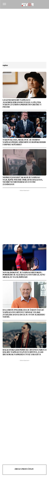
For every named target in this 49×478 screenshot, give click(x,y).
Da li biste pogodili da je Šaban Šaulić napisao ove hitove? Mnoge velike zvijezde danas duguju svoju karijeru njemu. (24, 313)
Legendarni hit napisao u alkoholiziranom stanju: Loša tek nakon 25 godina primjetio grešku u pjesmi (22, 103)
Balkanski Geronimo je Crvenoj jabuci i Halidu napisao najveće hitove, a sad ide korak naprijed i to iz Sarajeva (24, 352)
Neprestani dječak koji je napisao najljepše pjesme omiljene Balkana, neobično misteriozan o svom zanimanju (23, 180)
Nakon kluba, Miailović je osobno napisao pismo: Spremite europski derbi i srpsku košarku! (24, 142)
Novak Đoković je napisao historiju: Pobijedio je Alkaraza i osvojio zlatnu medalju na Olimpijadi (24, 274)
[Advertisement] (24, 36)
